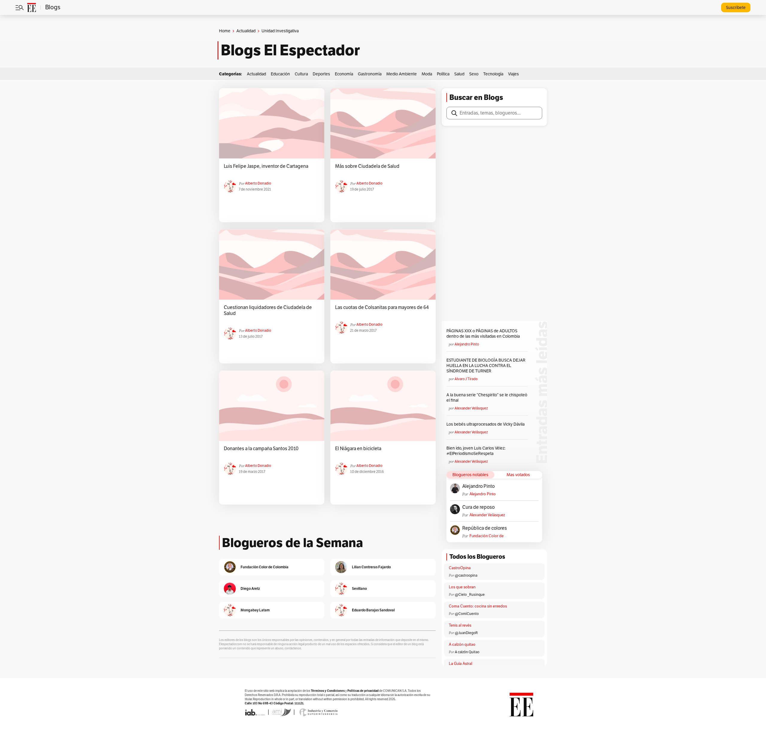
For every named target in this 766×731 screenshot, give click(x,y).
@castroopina (466, 575)
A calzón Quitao (467, 652)
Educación (280, 74)
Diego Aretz (250, 588)
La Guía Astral (460, 663)
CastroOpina (460, 568)
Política (443, 74)
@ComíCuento (467, 614)
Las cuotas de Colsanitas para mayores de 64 (382, 307)
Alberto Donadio (258, 183)
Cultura (301, 74)
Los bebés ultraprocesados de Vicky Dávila (486, 424)
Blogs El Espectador (290, 50)
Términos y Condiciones (328, 691)
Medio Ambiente (401, 74)
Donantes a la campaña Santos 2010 (261, 449)
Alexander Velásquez (471, 408)
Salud (459, 74)
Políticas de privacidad (363, 691)
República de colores (484, 528)
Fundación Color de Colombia (486, 536)
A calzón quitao (462, 644)
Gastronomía (370, 74)
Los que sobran (462, 587)
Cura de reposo (478, 507)
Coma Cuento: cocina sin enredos (478, 606)
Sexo (473, 74)
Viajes (513, 74)
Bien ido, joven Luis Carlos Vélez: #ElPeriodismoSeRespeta (475, 451)
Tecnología (493, 74)
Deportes (321, 74)
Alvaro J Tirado (466, 379)
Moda (427, 74)
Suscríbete (736, 7)
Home (224, 30)
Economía (344, 74)
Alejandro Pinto (467, 344)
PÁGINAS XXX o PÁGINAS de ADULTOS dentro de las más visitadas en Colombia (483, 333)
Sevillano (359, 588)
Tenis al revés (460, 625)
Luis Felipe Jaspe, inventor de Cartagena (266, 166)
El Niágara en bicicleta (358, 449)
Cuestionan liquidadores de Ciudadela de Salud (268, 310)
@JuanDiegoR (466, 633)
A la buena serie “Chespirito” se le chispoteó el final (486, 397)
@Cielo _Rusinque (470, 595)
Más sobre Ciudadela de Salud (367, 166)
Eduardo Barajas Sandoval (373, 610)
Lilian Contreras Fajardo (371, 567)
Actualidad (246, 30)
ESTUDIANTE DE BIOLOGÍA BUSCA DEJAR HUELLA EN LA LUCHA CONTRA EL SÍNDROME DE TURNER (485, 366)
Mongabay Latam (255, 610)
